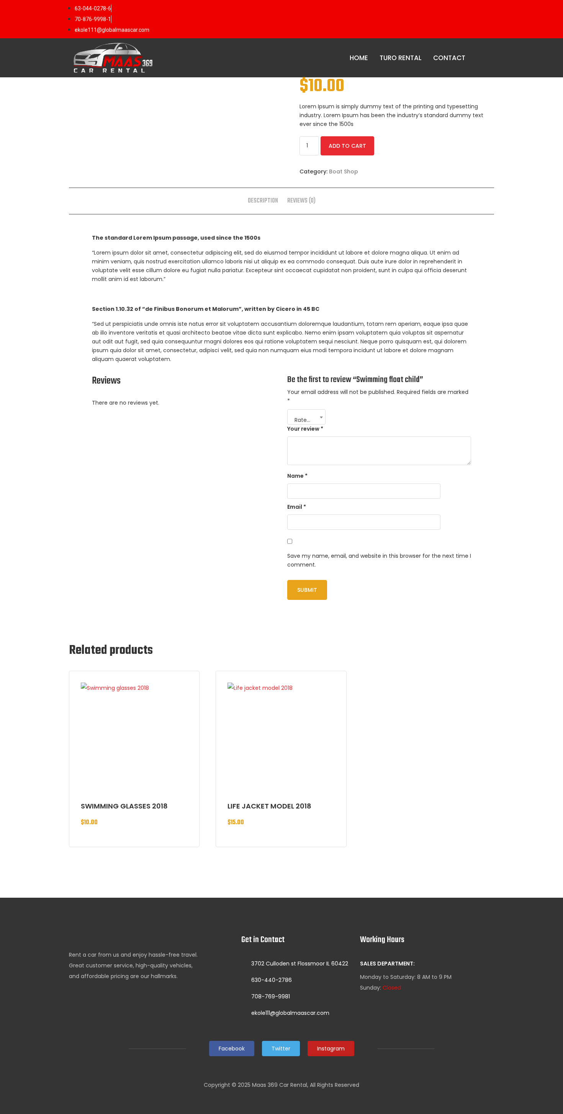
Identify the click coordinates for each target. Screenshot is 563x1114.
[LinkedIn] (470, 19)
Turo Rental (401, 57)
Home (359, 57)
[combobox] (306, 417)
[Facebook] (440, 19)
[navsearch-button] (486, 58)
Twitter (281, 1048)
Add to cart (347, 146)
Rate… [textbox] (302, 420)
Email (296, 507)
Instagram (331, 1048)
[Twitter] (455, 19)
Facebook (232, 1048)
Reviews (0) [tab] (301, 201)
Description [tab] (263, 201)
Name (297, 476)
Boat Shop (343, 171)
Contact (449, 57)
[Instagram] (486, 19)
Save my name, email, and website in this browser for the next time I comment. (379, 560)
